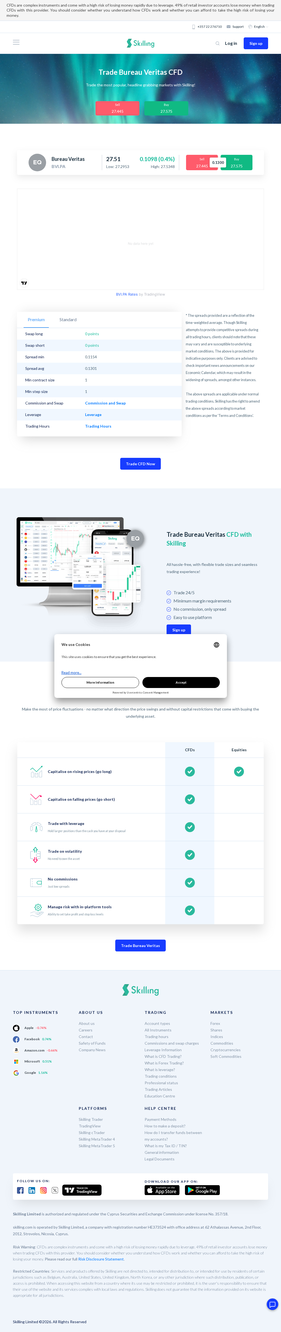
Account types (157, 1023)
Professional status (161, 1082)
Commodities (221, 1043)
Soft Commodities (225, 1056)
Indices (216, 1036)
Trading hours (156, 1036)
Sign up (255, 43)
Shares (216, 1030)
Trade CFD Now (140, 463)
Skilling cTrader (92, 1132)
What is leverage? (160, 1069)
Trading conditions (161, 1076)
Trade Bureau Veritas (140, 945)
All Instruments (158, 1030)
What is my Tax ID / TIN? (166, 1145)
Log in (231, 43)
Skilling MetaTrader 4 (97, 1139)
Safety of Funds (92, 1043)
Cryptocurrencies (225, 1049)
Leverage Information (163, 1049)
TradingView (90, 1126)
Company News (92, 1049)
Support (238, 26)
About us (87, 1023)
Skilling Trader (91, 1119)
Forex (215, 1023)
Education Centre (160, 1096)
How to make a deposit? (165, 1126)
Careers (85, 1030)
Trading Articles (158, 1089)
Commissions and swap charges (172, 1043)
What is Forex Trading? (164, 1063)
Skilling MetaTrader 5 (97, 1145)
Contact (86, 1036)
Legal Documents (160, 1159)
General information (162, 1152)
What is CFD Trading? (163, 1056)
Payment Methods (160, 1119)
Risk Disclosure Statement (101, 1259)
